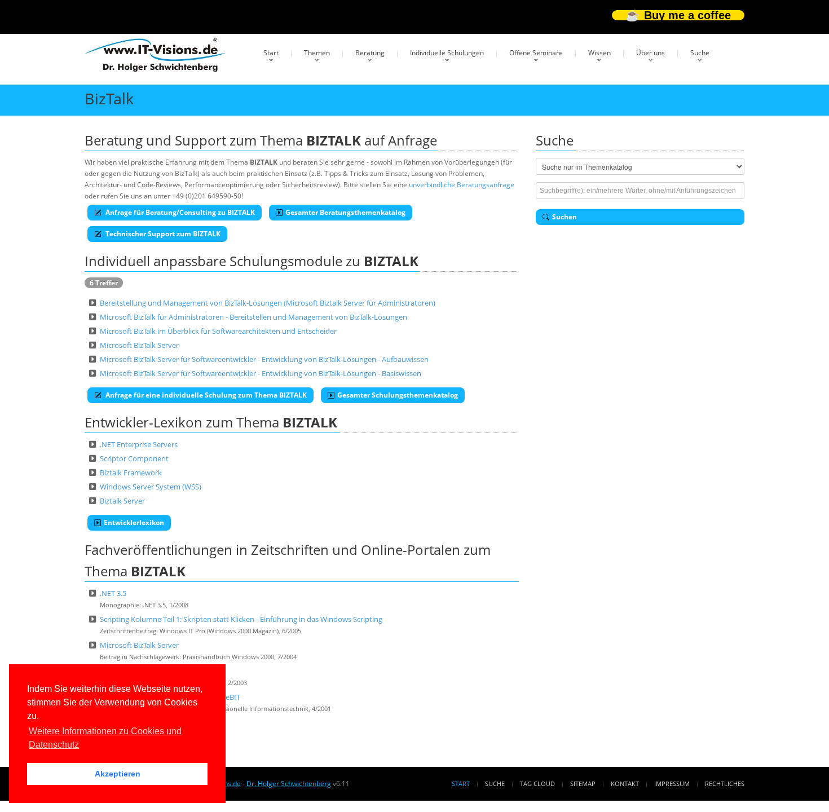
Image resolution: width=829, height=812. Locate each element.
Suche (699, 53)
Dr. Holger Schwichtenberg (288, 783)
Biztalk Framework (131, 472)
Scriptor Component (134, 458)
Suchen (564, 217)
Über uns (650, 53)
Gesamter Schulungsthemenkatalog (397, 395)
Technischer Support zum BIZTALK (162, 234)
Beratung (370, 53)
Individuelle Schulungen (447, 53)
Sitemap (583, 783)
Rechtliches (724, 783)
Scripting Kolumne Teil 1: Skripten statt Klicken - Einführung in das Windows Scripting (241, 619)
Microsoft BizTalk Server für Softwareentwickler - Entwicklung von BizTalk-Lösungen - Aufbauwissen (264, 359)
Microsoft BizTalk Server (139, 345)
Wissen (599, 53)
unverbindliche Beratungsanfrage (461, 184)
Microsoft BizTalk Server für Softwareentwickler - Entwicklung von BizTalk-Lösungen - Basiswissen (260, 373)
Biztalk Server (122, 501)
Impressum (672, 783)
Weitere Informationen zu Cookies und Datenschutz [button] (105, 737)
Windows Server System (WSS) (150, 487)
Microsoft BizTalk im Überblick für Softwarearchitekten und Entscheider (218, 331)
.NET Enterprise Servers (139, 444)
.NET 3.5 (113, 593)
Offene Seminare (536, 53)
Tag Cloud (537, 783)
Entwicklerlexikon (134, 522)
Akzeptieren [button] (117, 773)
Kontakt (625, 783)
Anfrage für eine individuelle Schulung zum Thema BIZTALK (205, 395)
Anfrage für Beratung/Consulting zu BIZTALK (179, 212)
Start (271, 53)
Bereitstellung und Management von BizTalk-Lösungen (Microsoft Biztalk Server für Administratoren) (267, 303)
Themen (317, 53)
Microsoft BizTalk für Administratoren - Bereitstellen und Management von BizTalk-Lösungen (253, 317)
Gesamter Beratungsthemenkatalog (345, 212)
